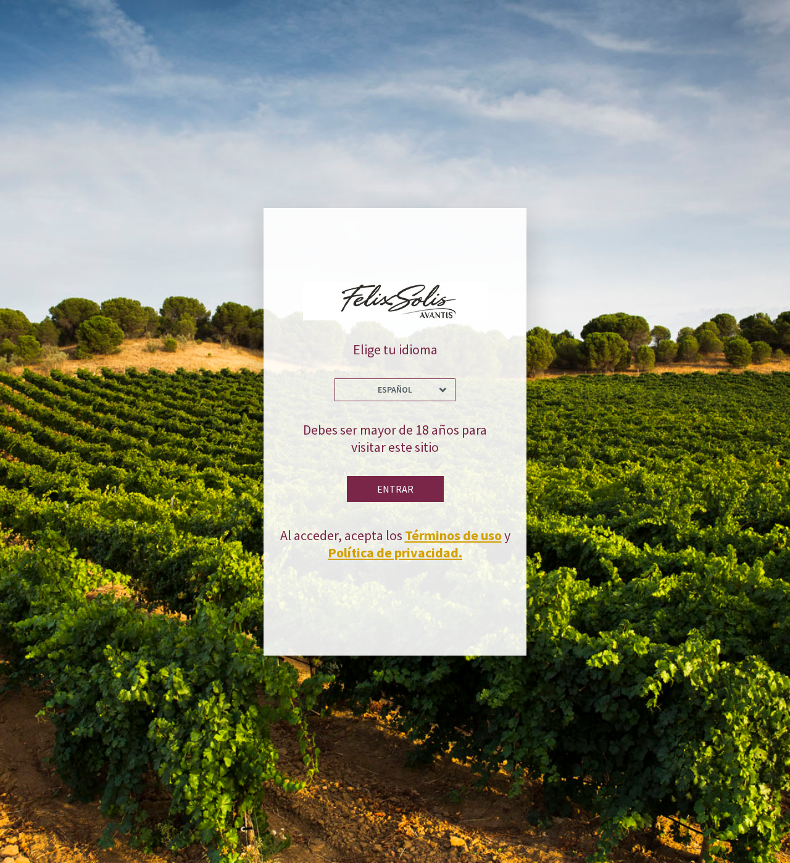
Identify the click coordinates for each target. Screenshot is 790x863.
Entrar (395, 489)
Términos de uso (453, 535)
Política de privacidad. (395, 552)
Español (395, 389)
